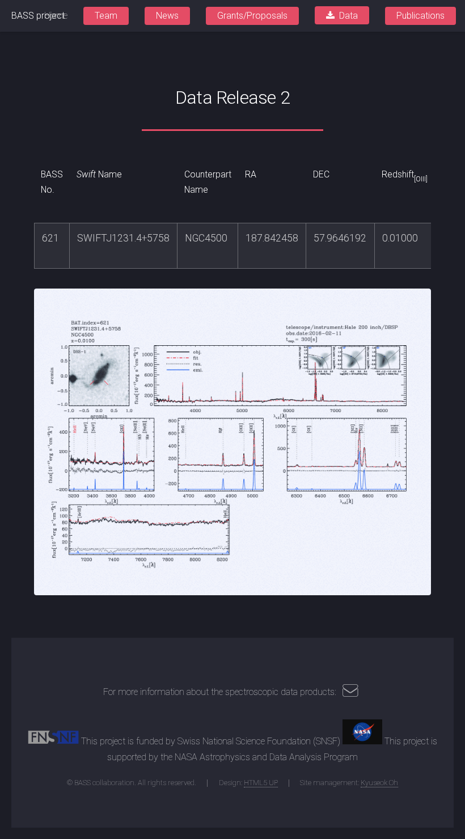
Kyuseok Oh (379, 782)
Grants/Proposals (252, 15)
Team (106, 15)
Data (348, 15)
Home (55, 15)
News (167, 15)
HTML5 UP (261, 782)
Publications (420, 15)
